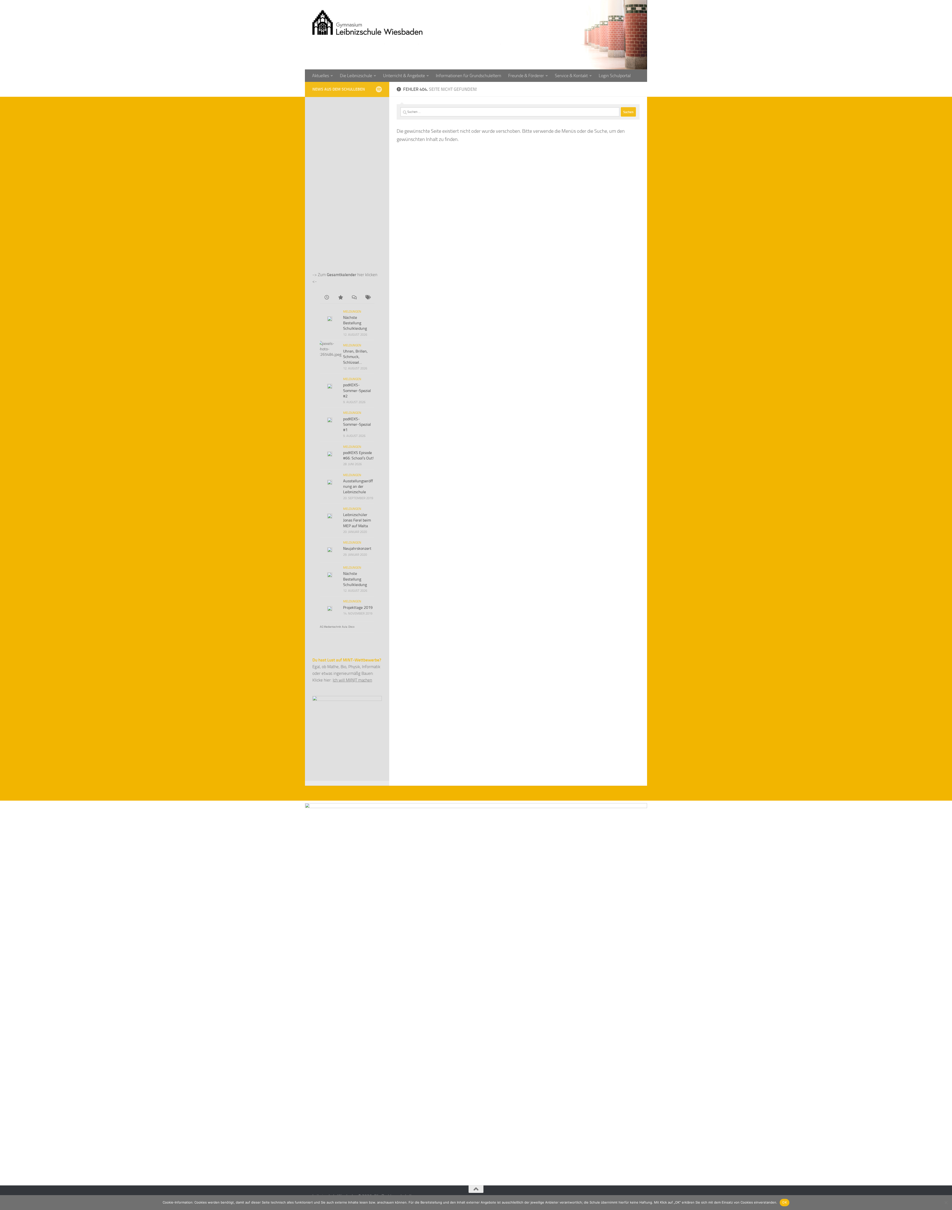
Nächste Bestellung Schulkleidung (355, 323)
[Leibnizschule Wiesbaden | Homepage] (367, 22)
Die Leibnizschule (356, 75)
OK (784, 1202)
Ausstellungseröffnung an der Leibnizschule (358, 486)
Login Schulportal (615, 75)
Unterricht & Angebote (404, 75)
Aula (344, 626)
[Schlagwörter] (367, 298)
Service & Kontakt (571, 75)
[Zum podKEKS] (379, 89)
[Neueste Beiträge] (326, 298)
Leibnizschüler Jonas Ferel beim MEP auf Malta (357, 520)
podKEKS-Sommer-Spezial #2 (357, 390)
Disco (351, 626)
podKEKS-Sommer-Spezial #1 (357, 424)
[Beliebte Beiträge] (340, 298)
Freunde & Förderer (526, 75)
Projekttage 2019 (358, 607)
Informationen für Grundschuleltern (468, 75)
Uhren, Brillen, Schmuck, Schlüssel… (355, 357)
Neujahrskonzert (357, 548)
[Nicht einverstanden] (945, 1202)
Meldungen (352, 311)
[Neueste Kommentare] (354, 298)
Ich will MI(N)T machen (352, 680)
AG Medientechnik (330, 626)
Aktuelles (320, 75)
